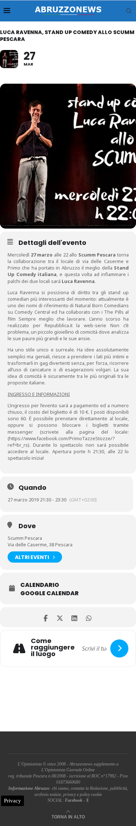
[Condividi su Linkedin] (74, 617)
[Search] (128, 10)
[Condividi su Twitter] (60, 617)
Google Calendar (49, 593)
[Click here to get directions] (119, 648)
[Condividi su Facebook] (45, 617)
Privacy (12, 801)
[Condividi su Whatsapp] (89, 617)
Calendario (39, 585)
